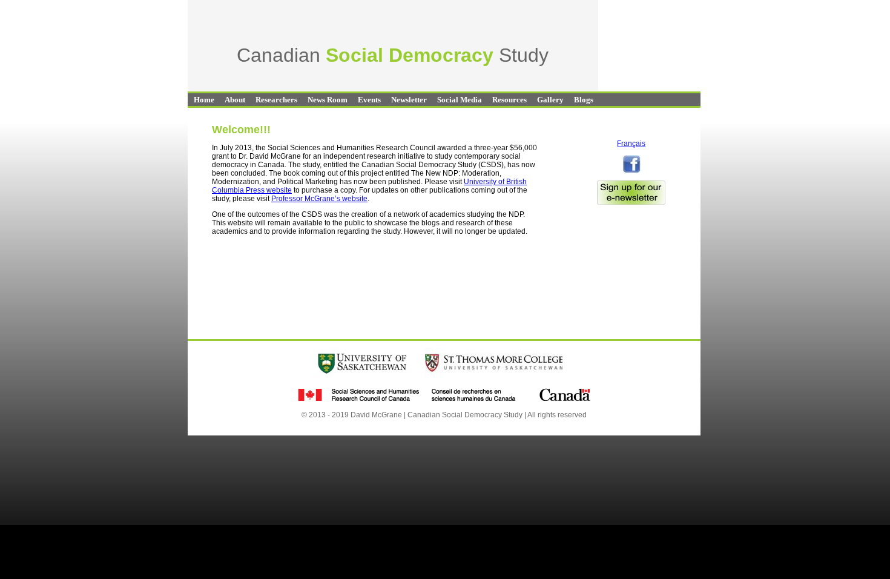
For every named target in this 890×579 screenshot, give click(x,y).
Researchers (276, 99)
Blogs (583, 99)
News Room (328, 99)
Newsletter (409, 99)
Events (369, 99)
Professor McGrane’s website (319, 198)
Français (631, 143)
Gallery (550, 99)
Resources (509, 99)
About (235, 99)
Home (204, 99)
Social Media (459, 99)
